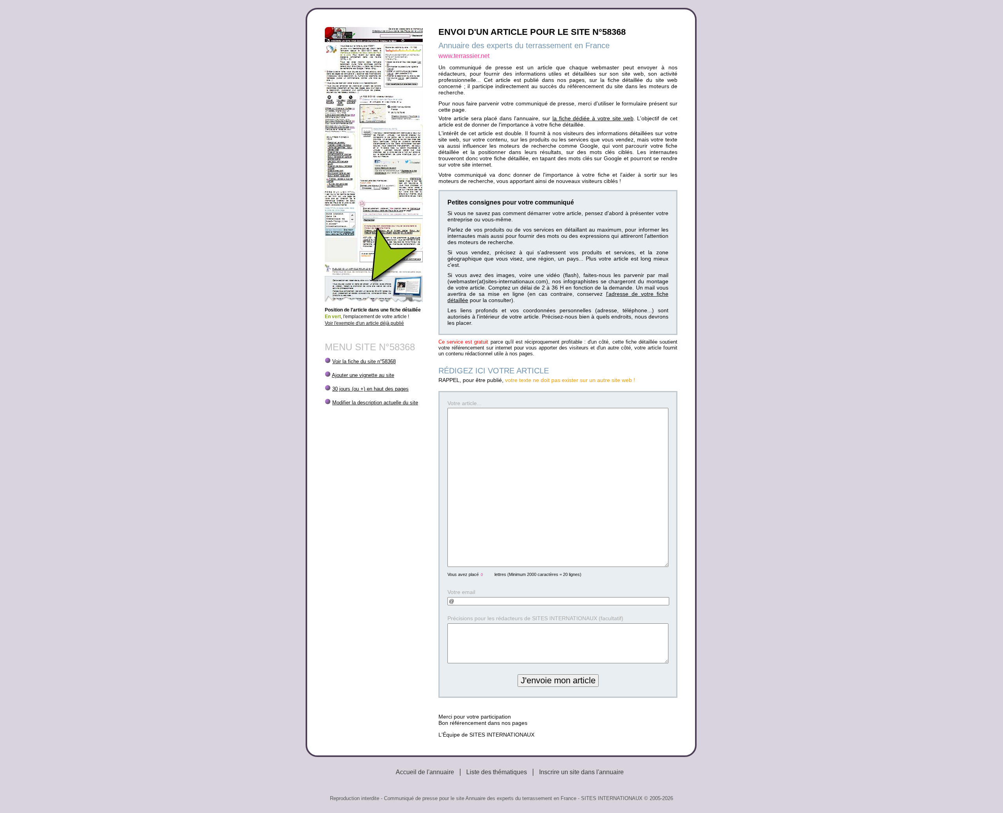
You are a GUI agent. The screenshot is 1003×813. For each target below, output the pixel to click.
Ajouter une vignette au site (363, 375)
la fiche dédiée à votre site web (593, 118)
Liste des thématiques (496, 772)
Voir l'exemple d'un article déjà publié (364, 323)
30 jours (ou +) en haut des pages (370, 389)
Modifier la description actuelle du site (375, 403)
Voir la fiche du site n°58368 (364, 361)
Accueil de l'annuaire (425, 772)
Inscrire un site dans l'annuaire (581, 772)
